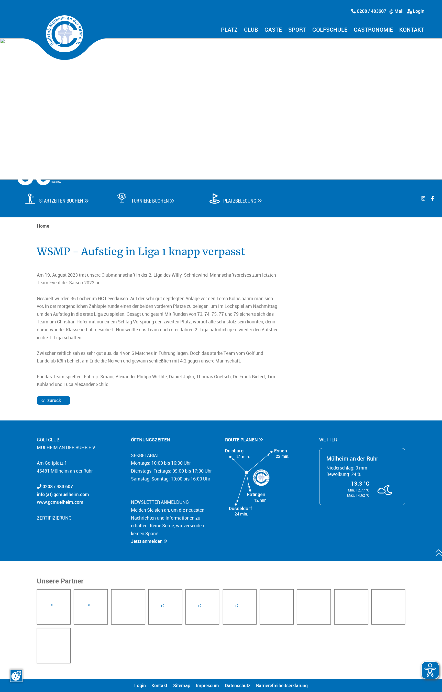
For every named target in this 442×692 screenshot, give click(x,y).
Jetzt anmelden (147, 541)
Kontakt (411, 30)
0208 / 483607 (371, 11)
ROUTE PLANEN (242, 440)
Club (251, 30)
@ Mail (396, 11)
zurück (53, 400)
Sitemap (181, 685)
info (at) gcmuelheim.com (63, 494)
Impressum (207, 685)
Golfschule (329, 30)
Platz (229, 30)
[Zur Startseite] (64, 33)
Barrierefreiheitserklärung (282, 685)
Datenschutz (237, 685)
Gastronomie (373, 30)
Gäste (273, 30)
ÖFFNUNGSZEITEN (151, 440)
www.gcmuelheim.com (60, 502)
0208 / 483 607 (57, 486)
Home (43, 226)
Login (418, 11)
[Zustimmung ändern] (16, 676)
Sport (297, 30)
